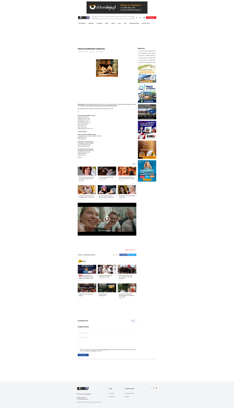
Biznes (106, 23)
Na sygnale (99, 23)
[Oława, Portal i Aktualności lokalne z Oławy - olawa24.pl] (84, 17)
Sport (125, 23)
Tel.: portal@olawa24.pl (82, 399)
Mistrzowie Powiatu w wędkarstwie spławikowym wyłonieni (147, 51)
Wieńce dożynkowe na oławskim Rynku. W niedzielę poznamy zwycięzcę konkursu (147, 58)
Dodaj (133, 320)
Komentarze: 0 (101, 51)
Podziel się (132, 254)
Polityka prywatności (129, 393)
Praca (119, 23)
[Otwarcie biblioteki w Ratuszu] (107, 68)
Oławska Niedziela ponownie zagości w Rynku (147, 53)
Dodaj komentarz (83, 355)
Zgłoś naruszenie (129, 250)
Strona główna (82, 23)
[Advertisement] (117, 36)
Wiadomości (111, 396)
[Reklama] (117, 7)
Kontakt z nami (146, 23)
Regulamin (127, 396)
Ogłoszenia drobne (134, 23)
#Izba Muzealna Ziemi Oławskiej (89, 254)
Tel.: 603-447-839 (81, 397)
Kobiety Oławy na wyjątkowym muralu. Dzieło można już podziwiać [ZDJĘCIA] (147, 62)
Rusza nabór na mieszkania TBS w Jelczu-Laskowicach (147, 55)
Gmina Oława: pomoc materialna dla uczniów (147, 60)
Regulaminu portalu (106, 349)
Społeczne (91, 23)
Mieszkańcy (80, 254)
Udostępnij (124, 254)
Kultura (113, 23)
